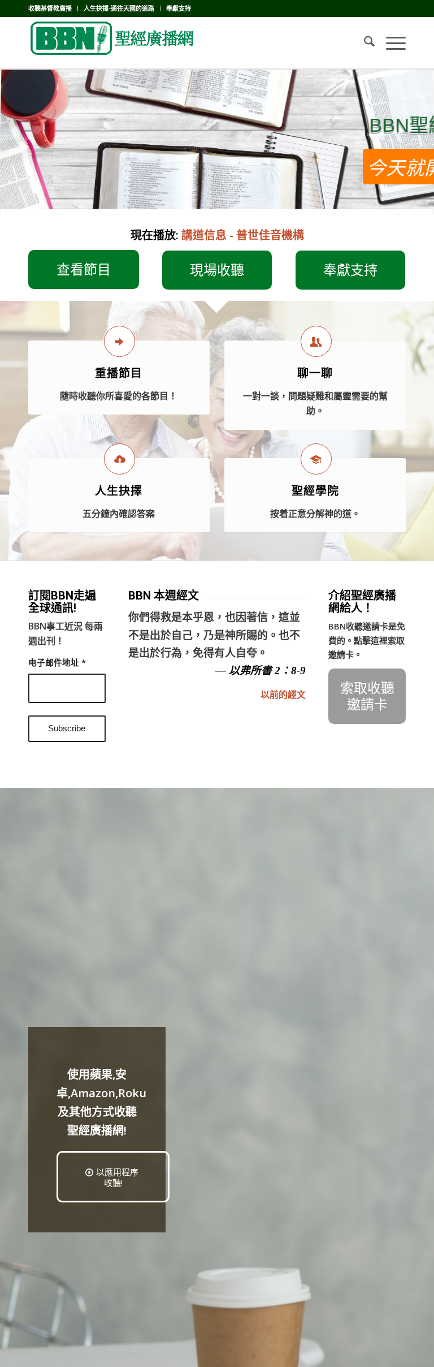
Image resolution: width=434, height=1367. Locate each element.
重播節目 (118, 373)
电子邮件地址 (57, 662)
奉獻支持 (178, 8)
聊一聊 (315, 373)
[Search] (364, 43)
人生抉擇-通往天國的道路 (119, 8)
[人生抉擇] (119, 459)
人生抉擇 (118, 491)
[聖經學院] (316, 459)
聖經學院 (315, 491)
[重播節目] (119, 341)
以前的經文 (283, 694)
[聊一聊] (316, 341)
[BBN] (113, 43)
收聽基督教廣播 (50, 8)
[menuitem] (53, 8)
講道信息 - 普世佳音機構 (242, 235)
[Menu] (390, 43)
